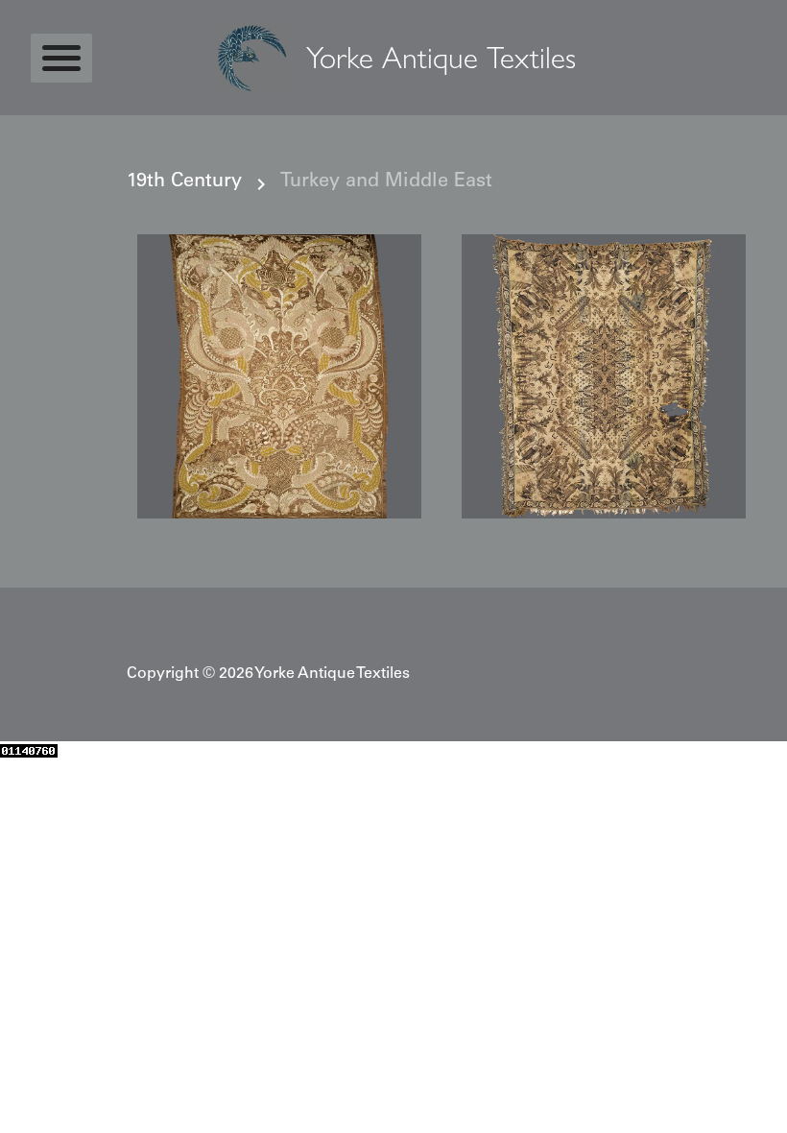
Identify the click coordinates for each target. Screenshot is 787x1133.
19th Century (184, 182)
